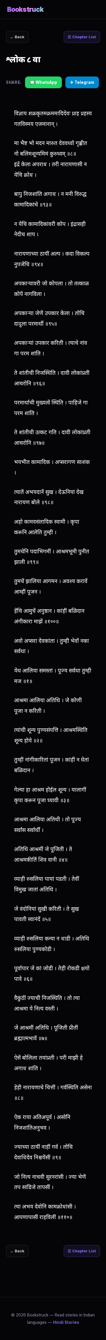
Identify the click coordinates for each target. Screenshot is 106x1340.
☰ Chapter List (82, 37)
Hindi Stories (66, 1322)
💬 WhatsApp (43, 82)
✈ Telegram (82, 82)
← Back (17, 37)
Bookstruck (25, 9)
